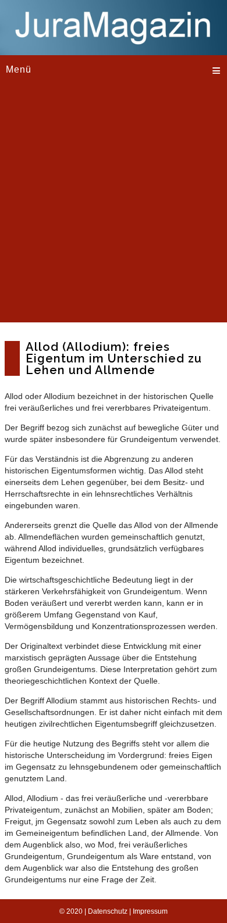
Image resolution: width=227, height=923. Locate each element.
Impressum (150, 911)
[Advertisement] (113, 209)
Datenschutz (107, 911)
